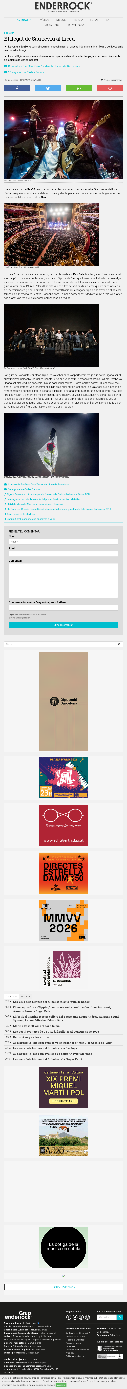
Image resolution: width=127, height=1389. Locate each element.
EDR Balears (51, 24)
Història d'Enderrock (75, 1340)
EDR (108, 19)
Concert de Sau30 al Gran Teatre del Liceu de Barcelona (43, 66)
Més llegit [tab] (25, 996)
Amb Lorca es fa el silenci (21, 514)
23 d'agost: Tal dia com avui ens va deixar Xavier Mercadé (52, 1053)
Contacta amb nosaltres (77, 1349)
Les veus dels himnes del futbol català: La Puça (45, 1048)
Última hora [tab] (11, 996)
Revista (78, 19)
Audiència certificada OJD (78, 1333)
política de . (45, 1385)
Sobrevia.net (116, 1335)
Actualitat (25, 19)
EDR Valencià (75, 24)
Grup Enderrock (64, 1287)
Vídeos (44, 19)
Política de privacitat (75, 1356)
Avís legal (70, 1353)
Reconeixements (73, 1343)
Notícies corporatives (75, 1336)
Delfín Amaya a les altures (31, 1037)
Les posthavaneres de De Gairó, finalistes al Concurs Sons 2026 (56, 1031)
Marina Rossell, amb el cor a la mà (36, 1026)
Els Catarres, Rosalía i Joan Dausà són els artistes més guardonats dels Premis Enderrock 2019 (59, 509)
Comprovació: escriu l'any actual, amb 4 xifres (37, 602)
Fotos (94, 19)
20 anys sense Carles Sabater (26, 72)
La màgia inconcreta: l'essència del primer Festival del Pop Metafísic (44, 499)
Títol (12, 548)
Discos (61, 19)
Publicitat (70, 1346)
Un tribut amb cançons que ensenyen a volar (31, 519)
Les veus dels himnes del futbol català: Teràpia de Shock (51, 1001)
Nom (12, 536)
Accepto (61, 1385)
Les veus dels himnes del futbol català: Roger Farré (47, 1059)
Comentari (15, 560)
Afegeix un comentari (112, 80)
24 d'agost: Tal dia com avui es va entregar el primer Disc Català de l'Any (62, 1042)
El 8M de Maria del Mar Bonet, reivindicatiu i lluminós (35, 504)
